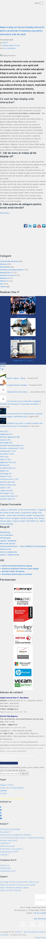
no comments (10, 48)
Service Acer (5, 549)
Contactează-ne (9, 763)
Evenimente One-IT (8, 871)
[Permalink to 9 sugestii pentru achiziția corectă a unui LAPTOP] (3, 385)
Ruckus (41, 518)
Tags (2, 369)
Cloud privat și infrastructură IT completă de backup (22, 837)
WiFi (36, 518)
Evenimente (5, 267)
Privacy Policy (40, 937)
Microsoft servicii (7, 543)
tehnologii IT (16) (6, 493)
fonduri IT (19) (5, 476)
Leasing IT (4, 854)
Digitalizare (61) (6, 434)
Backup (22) (4, 465)
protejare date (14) (7, 499)
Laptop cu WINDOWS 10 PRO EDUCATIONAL (18, 510)
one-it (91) (4, 431)
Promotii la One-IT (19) (9, 479)
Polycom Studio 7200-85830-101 (26, 521)
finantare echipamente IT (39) (12, 448)
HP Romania (5, 538)
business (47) (5, 440)
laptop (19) (4, 471)
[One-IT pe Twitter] (30, 227)
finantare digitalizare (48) (10, 437)
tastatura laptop (27, 518)
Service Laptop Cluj (8, 552)
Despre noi (5, 865)
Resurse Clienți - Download (12, 799)
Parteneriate (5, 868)
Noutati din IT (6, 272)
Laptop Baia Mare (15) (9, 496)
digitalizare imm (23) (8, 462)
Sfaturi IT (12, 45)
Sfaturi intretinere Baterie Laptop (14, 887)
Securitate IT (5, 832)
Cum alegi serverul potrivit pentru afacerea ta (19, 882)
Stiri (18, 45)
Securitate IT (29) (7, 454)
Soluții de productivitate (10, 829)
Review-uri (4, 278)
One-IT (5, 42)
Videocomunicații (7, 846)
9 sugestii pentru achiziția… (17, 385)
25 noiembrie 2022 (6, 40)
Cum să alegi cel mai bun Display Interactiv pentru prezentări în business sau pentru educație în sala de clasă (22, 31)
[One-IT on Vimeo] (44, 227)
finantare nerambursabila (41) (11, 445)
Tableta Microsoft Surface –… (19, 392)
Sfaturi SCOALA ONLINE (10, 890)
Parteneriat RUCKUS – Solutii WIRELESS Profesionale (23, 546)
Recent (3, 366)
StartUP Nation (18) (8, 485)
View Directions (40, 918)
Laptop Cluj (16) (6, 490)
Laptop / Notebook (8, 540)
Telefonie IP (5, 843)
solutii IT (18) (5, 487)
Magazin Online (6, 785)
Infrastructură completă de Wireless (15, 834)
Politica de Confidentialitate (12, 787)
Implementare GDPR (9, 851)
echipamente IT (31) (8, 451)
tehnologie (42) (6, 442)
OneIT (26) (4, 456)
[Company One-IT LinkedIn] (34, 227)
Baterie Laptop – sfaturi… (17, 378)
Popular (3, 363)
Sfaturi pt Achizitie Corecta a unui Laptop (17, 884)
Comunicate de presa (9, 261)
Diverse (5, 45)
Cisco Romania (6, 535)
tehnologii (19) (5, 473)
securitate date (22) (7, 468)
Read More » (5, 213)
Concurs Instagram (12, 518)
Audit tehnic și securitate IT (11, 849)
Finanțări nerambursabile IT (12, 269)
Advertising (5, 532)
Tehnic (3, 286)
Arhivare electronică (8, 840)
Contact (3, 793)
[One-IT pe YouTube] (39, 227)
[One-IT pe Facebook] (25, 227)
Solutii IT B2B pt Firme (9, 554)
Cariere (3, 790)
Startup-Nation (6, 521)
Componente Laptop (28, 512)
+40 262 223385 (39, 913)
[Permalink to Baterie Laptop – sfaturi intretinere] (3, 378)
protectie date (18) (7, 482)
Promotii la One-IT (8, 275)
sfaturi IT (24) (5, 459)
